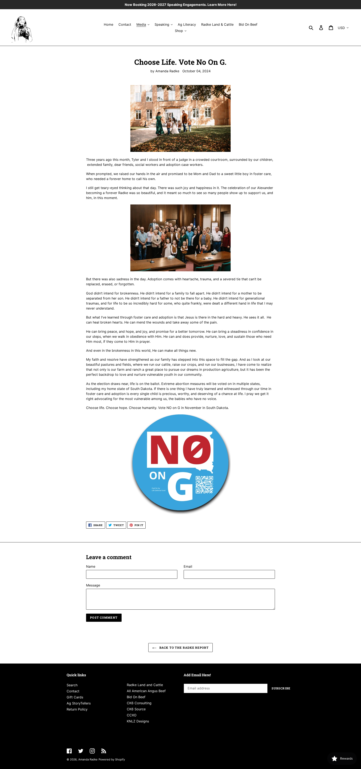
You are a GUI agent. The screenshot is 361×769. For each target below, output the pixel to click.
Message (93, 585)
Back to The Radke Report (184, 648)
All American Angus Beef (146, 691)
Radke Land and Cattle (145, 685)
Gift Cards (75, 697)
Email (188, 566)
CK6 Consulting (139, 703)
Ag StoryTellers (79, 703)
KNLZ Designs (138, 721)
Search (72, 685)
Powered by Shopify (112, 759)
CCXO (131, 715)
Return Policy (77, 709)
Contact (73, 691)
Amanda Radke (88, 759)
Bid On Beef (136, 697)
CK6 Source (136, 709)
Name (90, 566)
